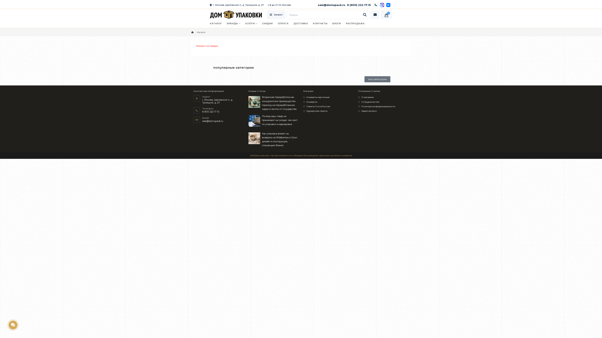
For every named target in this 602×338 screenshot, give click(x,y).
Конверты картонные (318, 97)
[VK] (388, 5)
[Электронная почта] (375, 14)
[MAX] (382, 5)
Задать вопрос (369, 111)
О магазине (367, 97)
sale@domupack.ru (331, 5)
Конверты (311, 102)
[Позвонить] (375, 5)
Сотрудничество (370, 102)
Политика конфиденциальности (378, 106)
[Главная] (192, 32)
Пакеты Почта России (318, 106)
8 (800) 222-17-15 (359, 5)
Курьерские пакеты (316, 111)
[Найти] (365, 15)
